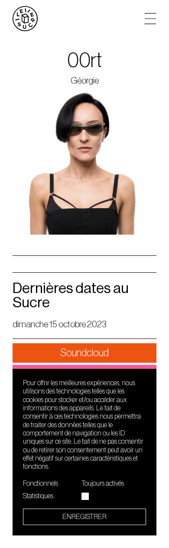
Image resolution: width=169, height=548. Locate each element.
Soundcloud (84, 353)
